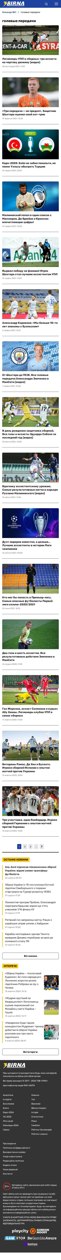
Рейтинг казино (39, 1134)
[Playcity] (20, 1231)
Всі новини (30, 956)
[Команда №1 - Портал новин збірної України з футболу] (12, 4)
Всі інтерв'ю (30, 1052)
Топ (33, 1099)
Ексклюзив (8, 1104)
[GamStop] (15, 1238)
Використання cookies (14, 1152)
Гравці (6, 1129)
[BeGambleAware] (42, 1238)
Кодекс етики (10, 1165)
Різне (34, 1121)
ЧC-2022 (7, 1116)
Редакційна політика (13, 1161)
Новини (35, 1095)
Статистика (37, 1116)
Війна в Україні (38, 1108)
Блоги (6, 1108)
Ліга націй (8, 1121)
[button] (46, 4)
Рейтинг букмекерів (41, 1129)
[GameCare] (30, 1244)
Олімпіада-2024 (11, 1125)
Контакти (8, 1174)
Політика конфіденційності (16, 1148)
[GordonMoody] (39, 1231)
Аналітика (8, 1095)
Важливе (35, 1104)
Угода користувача (12, 1156)
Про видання (9, 1143)
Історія (34, 1112)
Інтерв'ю (7, 1099)
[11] (41, 846)
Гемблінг (35, 1125)
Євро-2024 (8, 1112)
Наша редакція (10, 1169)
